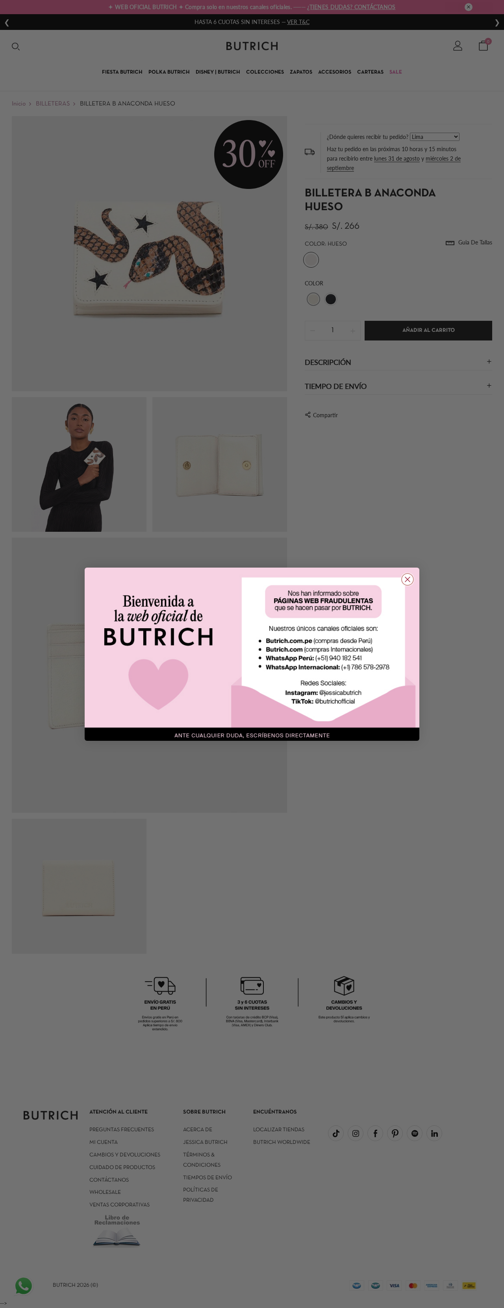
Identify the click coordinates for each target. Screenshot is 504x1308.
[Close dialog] (407, 579)
